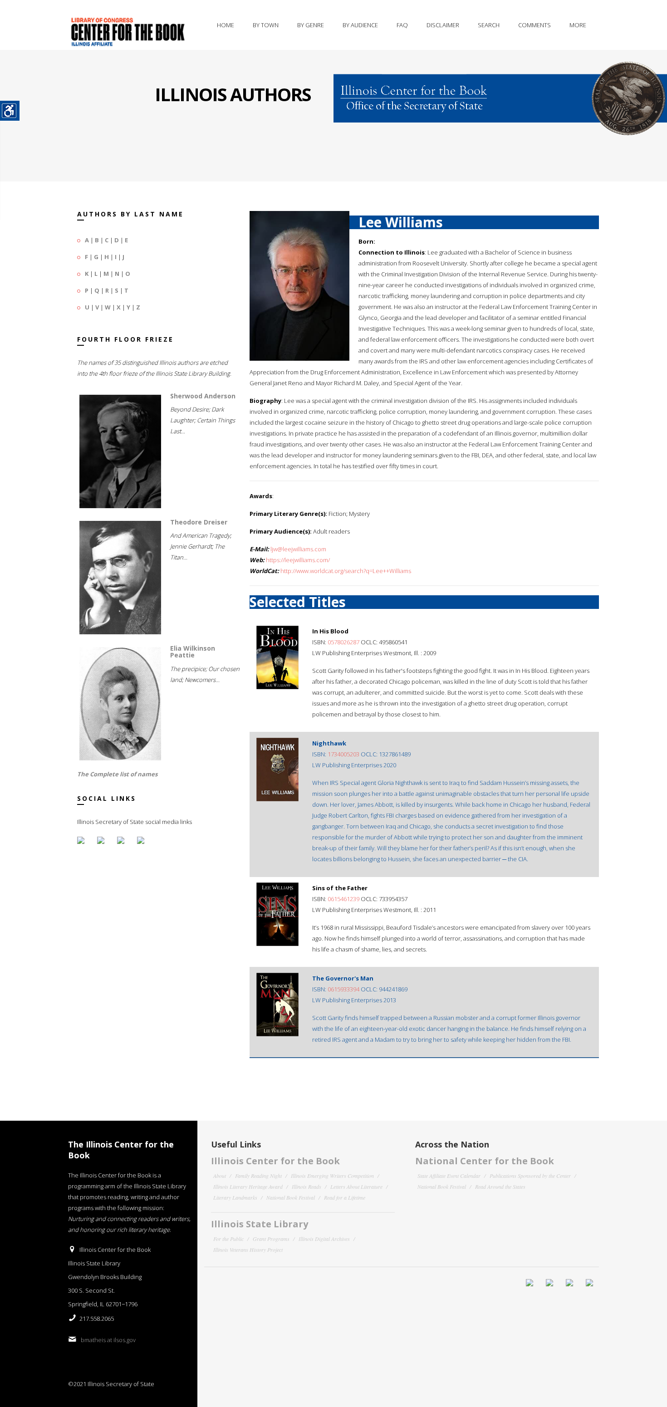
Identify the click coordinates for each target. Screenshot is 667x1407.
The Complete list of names (117, 774)
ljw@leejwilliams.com (298, 549)
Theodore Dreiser (198, 522)
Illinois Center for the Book (275, 1161)
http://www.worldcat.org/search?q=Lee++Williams (345, 571)
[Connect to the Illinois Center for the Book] (500, 92)
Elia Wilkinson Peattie (192, 651)
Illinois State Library (259, 1224)
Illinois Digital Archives (324, 1238)
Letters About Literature (356, 1186)
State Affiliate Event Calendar (449, 1175)
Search (489, 25)
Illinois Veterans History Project (248, 1249)
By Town (266, 25)
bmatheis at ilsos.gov (108, 1340)
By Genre (310, 25)
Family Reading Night (258, 1175)
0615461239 (343, 899)
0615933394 (343, 989)
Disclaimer (443, 25)
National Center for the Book (484, 1161)
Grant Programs (271, 1238)
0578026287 (343, 642)
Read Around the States (500, 1186)
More (577, 25)
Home (225, 25)
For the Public (228, 1238)
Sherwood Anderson (202, 396)
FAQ (402, 25)
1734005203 (343, 754)
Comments (534, 25)
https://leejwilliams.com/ (298, 560)
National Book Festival (290, 1197)
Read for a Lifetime (344, 1197)
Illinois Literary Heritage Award (248, 1186)
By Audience (360, 25)
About (219, 1175)
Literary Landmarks (235, 1197)
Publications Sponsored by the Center (530, 1175)
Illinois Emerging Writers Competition (332, 1175)
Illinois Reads (306, 1186)
